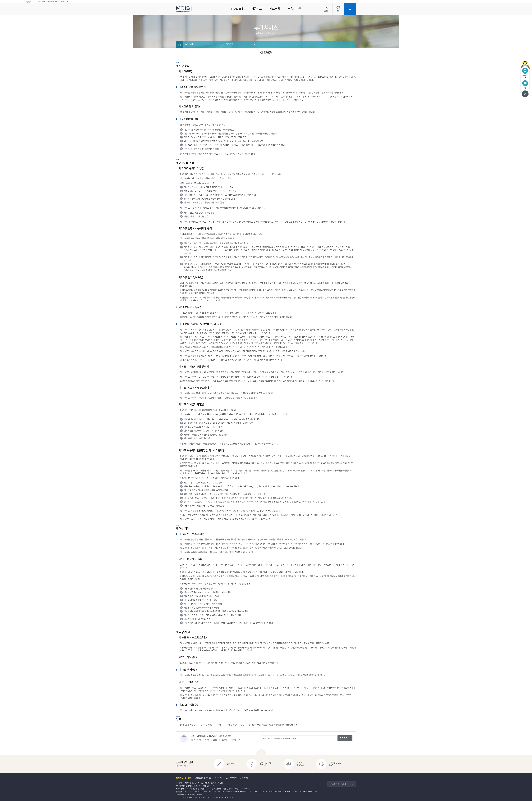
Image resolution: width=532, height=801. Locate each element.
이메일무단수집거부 (202, 778)
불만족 (224, 740)
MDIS (190, 9)
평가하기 (343, 738)
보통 (215, 740)
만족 (207, 740)
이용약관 (230, 44)
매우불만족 (235, 740)
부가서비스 (190, 44)
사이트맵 (244, 778)
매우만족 (197, 740)
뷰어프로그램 (231, 778)
